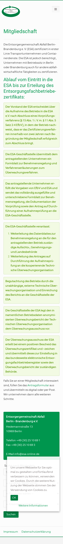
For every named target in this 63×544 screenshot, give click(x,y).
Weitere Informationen (33, 505)
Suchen (11, 514)
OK (14, 497)
